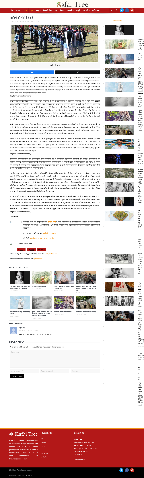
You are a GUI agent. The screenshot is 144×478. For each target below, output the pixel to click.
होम (12, 10)
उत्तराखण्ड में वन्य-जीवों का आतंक (62, 312)
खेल (56, 10)
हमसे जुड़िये (95, 10)
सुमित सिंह (22, 328)
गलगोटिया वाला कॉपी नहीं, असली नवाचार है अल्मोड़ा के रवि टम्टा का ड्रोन (86, 288)
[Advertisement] (72, 412)
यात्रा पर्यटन (70, 10)
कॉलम (25, 10)
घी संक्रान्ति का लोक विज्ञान (39, 286)
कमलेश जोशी (52, 222)
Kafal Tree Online (49, 233)
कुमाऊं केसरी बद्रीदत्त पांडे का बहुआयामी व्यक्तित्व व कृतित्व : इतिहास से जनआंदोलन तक (42, 313)
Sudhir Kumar (20, 21)
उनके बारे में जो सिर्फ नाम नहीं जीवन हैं (86, 312)
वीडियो (78, 10)
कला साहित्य (86, 10)
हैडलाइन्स (18, 10)
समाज (31, 10)
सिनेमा (62, 10)
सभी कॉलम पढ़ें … (118, 21)
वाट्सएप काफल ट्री (50, 253)
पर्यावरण (38, 10)
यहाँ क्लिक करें (37, 259)
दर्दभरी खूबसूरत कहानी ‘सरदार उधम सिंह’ (42, 238)
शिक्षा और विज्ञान (47, 10)
